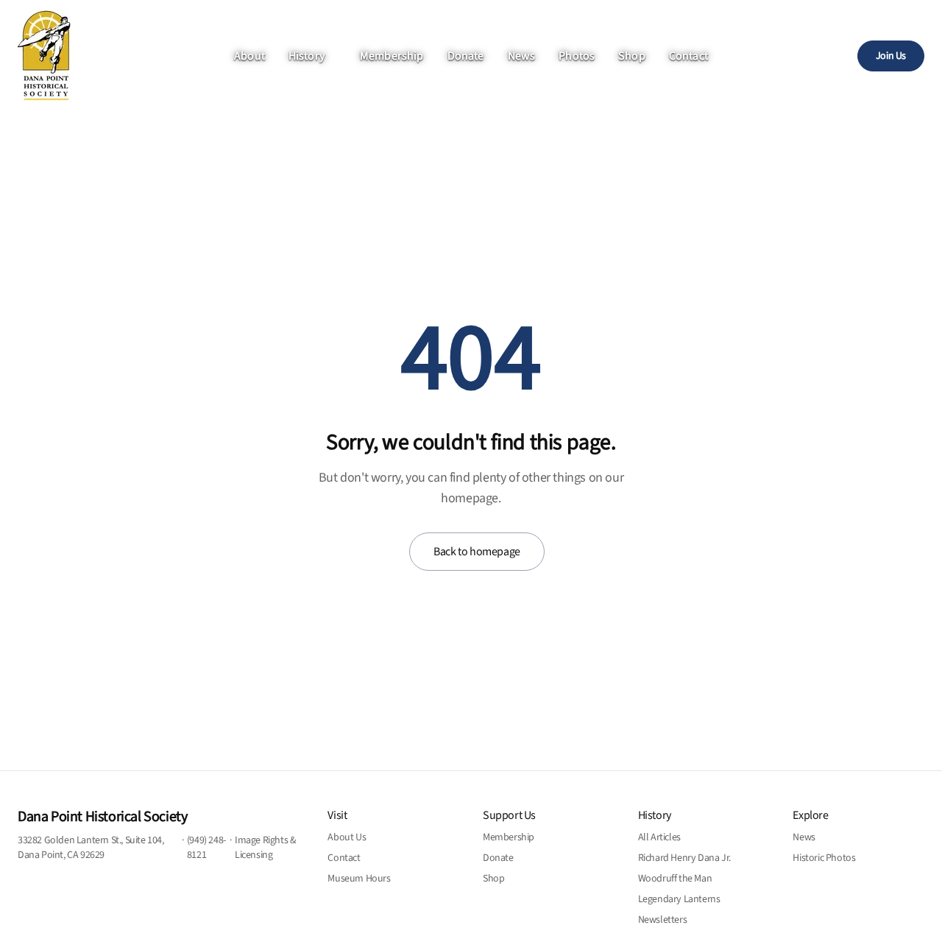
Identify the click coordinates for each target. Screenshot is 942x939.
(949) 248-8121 (206, 847)
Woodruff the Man (675, 878)
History (306, 56)
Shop (631, 56)
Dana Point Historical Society (102, 816)
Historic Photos (824, 858)
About (249, 56)
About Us (346, 837)
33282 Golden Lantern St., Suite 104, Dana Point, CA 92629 (91, 847)
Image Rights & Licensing (265, 847)
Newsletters (662, 919)
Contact (688, 56)
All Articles (659, 837)
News (522, 56)
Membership (392, 56)
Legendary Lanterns (679, 899)
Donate (465, 56)
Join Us (891, 56)
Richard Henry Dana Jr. (684, 858)
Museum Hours (358, 878)
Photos (577, 56)
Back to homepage (476, 552)
